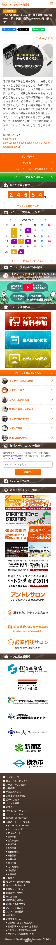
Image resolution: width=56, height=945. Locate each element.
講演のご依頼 (12, 799)
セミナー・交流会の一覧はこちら (28, 261)
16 (20, 241)
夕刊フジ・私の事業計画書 (21, 934)
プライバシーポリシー (17, 811)
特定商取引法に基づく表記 (17, 818)
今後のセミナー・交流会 (18, 822)
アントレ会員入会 (14, 908)
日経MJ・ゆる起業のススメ (21, 922)
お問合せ (10, 807)
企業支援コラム (13, 919)
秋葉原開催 (13, 840)
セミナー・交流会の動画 (21, 380)
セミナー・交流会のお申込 (28, 177)
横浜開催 (12, 863)
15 (13, 241)
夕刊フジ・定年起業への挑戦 (22, 930)
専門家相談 (11, 896)
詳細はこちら (15, 458)
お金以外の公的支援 (16, 904)
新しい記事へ (28, 156)
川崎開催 (12, 870)
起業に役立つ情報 (18, 437)
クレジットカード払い (15, 814)
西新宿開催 (13, 851)
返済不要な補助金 (14, 900)
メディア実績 (15, 428)
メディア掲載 (12, 803)
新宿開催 (12, 848)
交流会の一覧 (14, 833)
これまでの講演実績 (19, 399)
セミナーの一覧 (15, 829)
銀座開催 (12, 837)
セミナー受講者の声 (19, 418)
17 (28, 241)
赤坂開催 (12, 844)
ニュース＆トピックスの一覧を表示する (28, 169)
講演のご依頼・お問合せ (21, 409)
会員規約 (10, 915)
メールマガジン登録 (16, 784)
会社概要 (10, 788)
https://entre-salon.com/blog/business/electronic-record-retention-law (26, 142)
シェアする (10, 29)
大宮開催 (12, 874)
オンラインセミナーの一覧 (18, 825)
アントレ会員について (28, 206)
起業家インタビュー (16, 889)
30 (20, 252)
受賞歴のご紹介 (17, 390)
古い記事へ (28, 163)
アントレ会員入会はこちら (28, 373)
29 (13, 252)
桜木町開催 (13, 866)
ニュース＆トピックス (17, 781)
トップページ (12, 777)
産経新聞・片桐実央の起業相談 (23, 926)
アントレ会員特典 (14, 911)
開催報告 (10, 878)
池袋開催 (12, 859)
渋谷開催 (12, 855)
